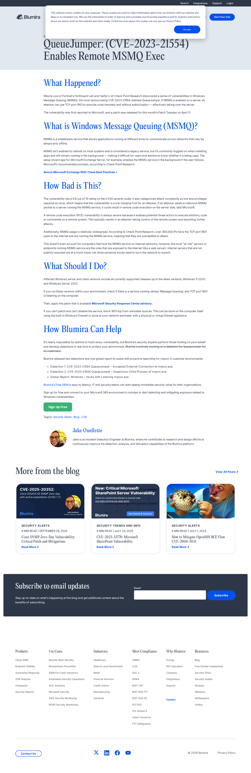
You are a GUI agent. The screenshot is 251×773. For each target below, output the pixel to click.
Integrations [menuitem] (200, 3)
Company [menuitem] (171, 672)
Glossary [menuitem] (199, 685)
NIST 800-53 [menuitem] (139, 698)
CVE (84, 417)
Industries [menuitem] (101, 651)
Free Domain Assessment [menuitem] (209, 666)
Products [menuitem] (21, 651)
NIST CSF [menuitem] (137, 685)
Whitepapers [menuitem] (202, 698)
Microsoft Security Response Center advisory (122, 303)
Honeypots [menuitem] (21, 685)
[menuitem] (175, 699)
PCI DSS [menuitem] (137, 704)
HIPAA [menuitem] (135, 679)
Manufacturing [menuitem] (102, 691)
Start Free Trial (222, 17)
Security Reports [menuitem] (24, 691)
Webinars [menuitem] (200, 691)
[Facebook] (117, 753)
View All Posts (226, 471)
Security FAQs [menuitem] (203, 672)
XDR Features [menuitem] (23, 679)
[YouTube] (128, 753)
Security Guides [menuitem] (203, 679)
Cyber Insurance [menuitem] (141, 717)
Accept (187, 29)
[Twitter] (96, 753)
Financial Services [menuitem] (104, 679)
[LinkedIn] (106, 753)
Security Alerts (62, 417)
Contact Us (28, 753)
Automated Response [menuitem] (27, 672)
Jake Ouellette (87, 431)
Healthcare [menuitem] (100, 660)
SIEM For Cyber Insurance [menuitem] (63, 672)
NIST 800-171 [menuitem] (140, 691)
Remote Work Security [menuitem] (61, 660)
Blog (76, 417)
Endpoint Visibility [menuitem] (25, 666)
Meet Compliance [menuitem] (144, 651)
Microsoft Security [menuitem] (59, 691)
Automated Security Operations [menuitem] (66, 679)
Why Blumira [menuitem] (175, 651)
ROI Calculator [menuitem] (174, 666)
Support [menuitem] (217, 3)
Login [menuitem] (230, 3)
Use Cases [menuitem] (55, 651)
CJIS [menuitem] (134, 666)
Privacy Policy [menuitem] (227, 752)
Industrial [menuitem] (99, 698)
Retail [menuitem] (97, 672)
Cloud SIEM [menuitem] (21, 660)
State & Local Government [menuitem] (108, 666)
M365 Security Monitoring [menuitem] (63, 704)
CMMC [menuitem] (136, 660)
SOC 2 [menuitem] (136, 672)
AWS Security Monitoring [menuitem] (63, 698)
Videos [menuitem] (199, 704)
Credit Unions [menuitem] (101, 685)
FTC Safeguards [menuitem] (141, 723)
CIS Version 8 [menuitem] (139, 710)
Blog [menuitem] (197, 660)
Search (184, 3)
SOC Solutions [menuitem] (57, 685)
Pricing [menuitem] (170, 660)
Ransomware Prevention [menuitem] (62, 666)
